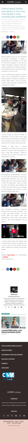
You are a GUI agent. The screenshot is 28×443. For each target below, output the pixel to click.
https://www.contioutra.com (14, 296)
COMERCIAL (4, 363)
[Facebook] (7, 37)
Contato (8, 422)
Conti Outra (10, 255)
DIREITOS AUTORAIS (6, 350)
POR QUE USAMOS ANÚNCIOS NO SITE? (11, 345)
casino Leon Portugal (16, 422)
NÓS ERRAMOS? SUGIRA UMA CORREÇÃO (12, 354)
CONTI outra (5, 31)
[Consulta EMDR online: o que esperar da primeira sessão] (14, 317)
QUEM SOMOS (5, 367)
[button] (2, 2)
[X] (11, 37)
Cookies (16, 421)
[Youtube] (22, 307)
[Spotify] (15, 307)
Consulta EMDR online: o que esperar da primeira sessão (11, 331)
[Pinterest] (14, 37)
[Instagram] (9, 307)
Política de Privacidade (8, 421)
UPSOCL (5, 257)
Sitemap (22, 421)
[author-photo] (14, 292)
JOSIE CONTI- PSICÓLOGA (8, 359)
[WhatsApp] (18, 37)
